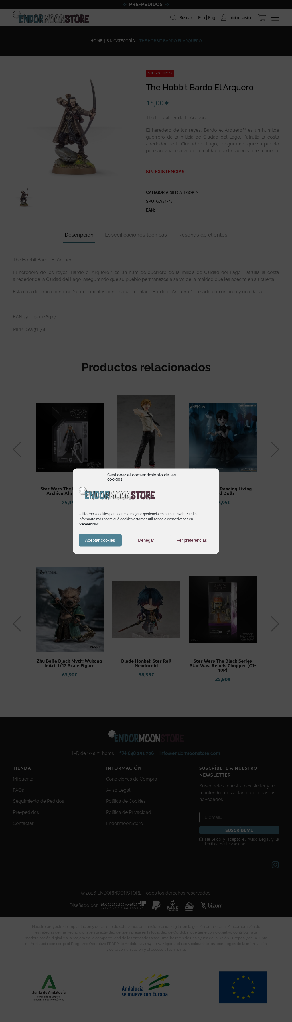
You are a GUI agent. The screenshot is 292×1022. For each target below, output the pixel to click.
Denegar (146, 540)
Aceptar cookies (100, 540)
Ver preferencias (192, 540)
